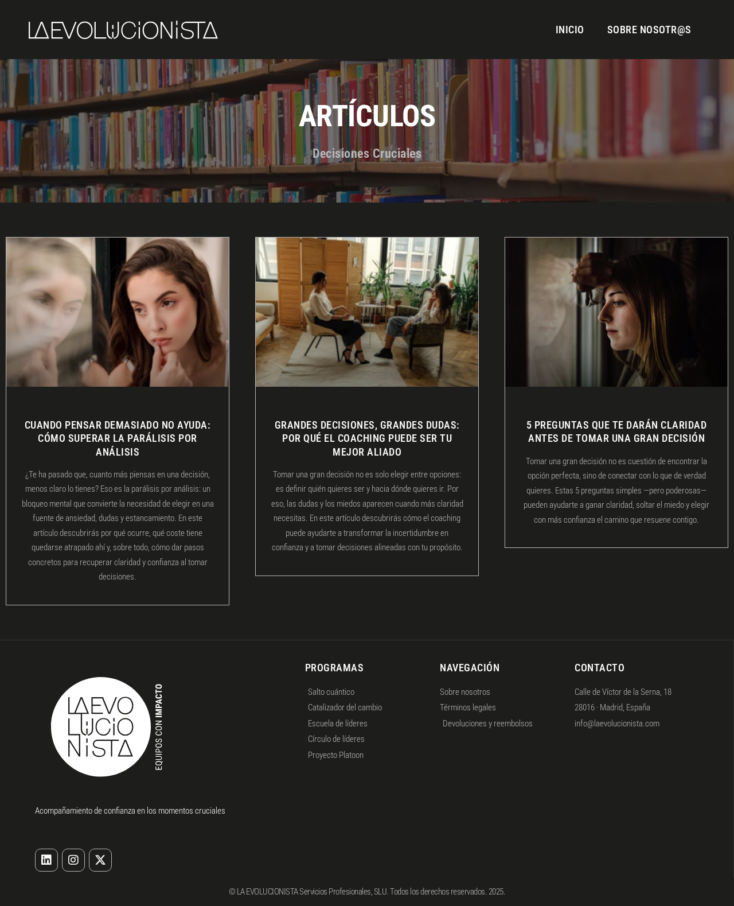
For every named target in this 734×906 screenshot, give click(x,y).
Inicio (570, 30)
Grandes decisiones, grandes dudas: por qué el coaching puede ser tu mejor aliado (367, 438)
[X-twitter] (100, 860)
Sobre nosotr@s (649, 30)
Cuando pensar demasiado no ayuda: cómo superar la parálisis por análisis (118, 438)
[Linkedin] (46, 860)
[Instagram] (73, 860)
